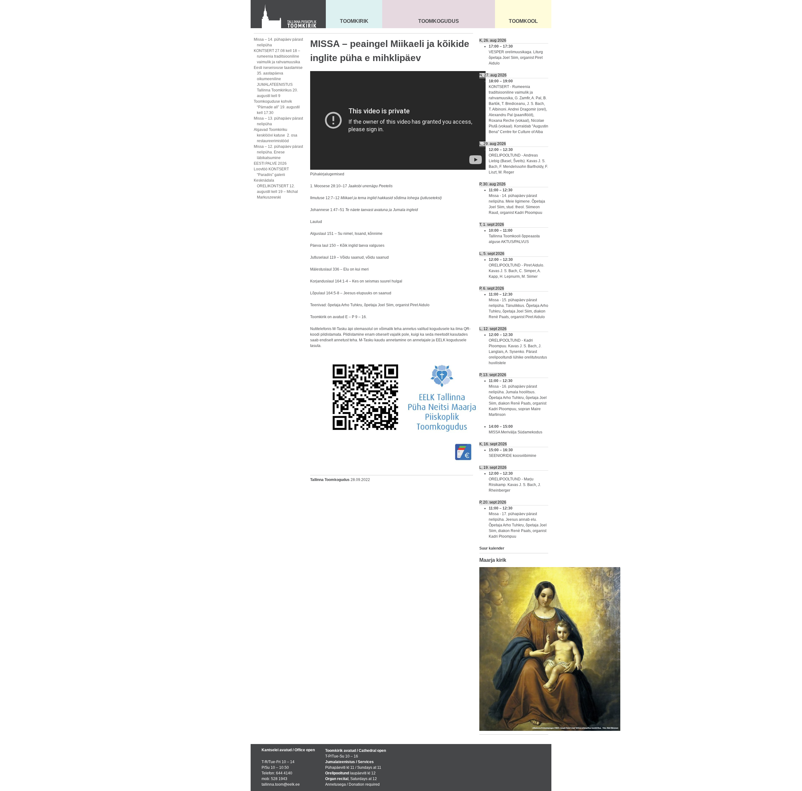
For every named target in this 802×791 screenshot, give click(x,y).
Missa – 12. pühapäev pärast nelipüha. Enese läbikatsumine (278, 152)
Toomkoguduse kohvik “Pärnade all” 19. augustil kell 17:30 (277, 107)
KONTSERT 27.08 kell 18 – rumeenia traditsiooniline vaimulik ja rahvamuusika (277, 56)
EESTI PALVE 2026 (270, 163)
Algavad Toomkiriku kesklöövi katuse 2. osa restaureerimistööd (275, 135)
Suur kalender (491, 548)
